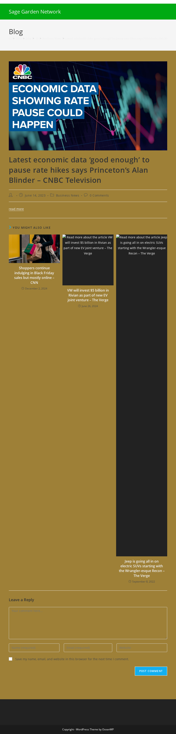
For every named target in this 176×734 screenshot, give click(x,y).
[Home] (10, 38)
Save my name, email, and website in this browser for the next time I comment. (72, 659)
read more (16, 209)
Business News (67, 195)
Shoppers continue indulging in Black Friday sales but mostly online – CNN (34, 275)
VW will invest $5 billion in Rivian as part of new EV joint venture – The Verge (88, 295)
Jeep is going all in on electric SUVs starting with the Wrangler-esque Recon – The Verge (142, 568)
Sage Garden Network (35, 11)
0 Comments (99, 195)
